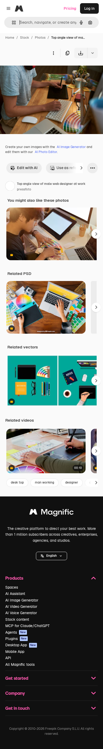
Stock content (17, 619)
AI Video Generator (21, 606)
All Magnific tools (20, 664)
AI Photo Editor (46, 152)
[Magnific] (51, 513)
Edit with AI (27, 167)
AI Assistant (15, 593)
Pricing (70, 8)
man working (44, 482)
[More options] (53, 53)
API (8, 658)
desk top (17, 482)
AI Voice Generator (21, 612)
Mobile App (14, 651)
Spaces (11, 587)
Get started (16, 678)
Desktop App (20, 645)
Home (9, 38)
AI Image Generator (71, 147)
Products (14, 578)
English (51, 556)
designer (71, 482)
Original (33, 70)
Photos (40, 38)
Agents (15, 632)
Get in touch (17, 708)
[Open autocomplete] (11, 22)
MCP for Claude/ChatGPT (27, 625)
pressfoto (24, 189)
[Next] (81, 168)
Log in (89, 8)
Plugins (16, 638)
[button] (51, 556)
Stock (24, 38)
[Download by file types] (92, 53)
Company (15, 693)
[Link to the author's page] (10, 186)
